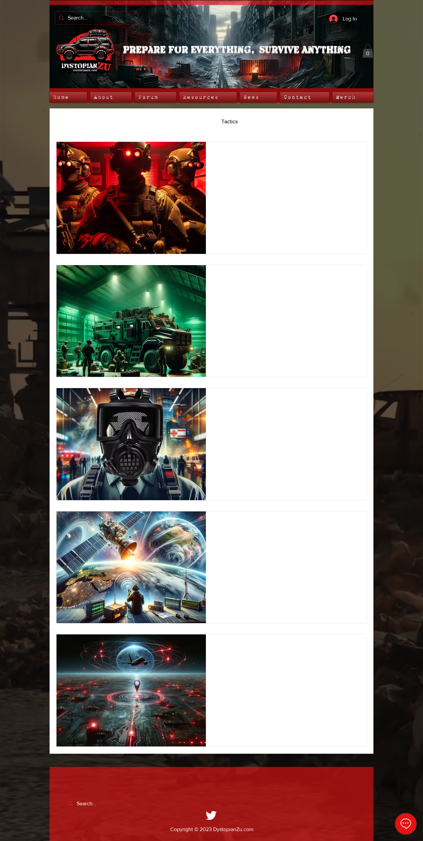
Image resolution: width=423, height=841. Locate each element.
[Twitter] (211, 815)
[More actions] (354, 155)
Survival (260, 121)
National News (147, 121)
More (319, 121)
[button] (367, 51)
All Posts (66, 121)
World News (103, 121)
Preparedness (192, 121)
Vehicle (291, 121)
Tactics (229, 121)
